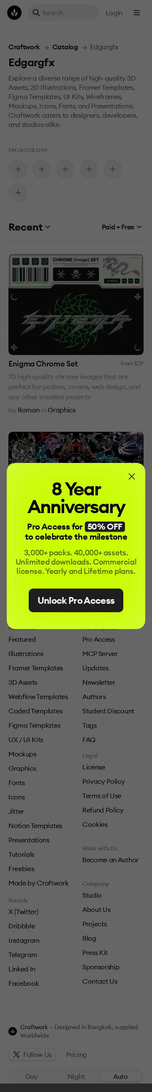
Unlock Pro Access (76, 600)
